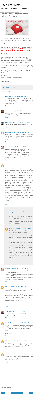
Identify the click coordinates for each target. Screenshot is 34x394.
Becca (6, 147)
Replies (8, 208)
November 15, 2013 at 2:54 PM (17, 311)
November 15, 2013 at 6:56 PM (21, 322)
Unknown (7, 341)
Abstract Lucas (9, 132)
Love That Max (10, 4)
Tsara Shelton (9, 322)
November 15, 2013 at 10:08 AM (17, 147)
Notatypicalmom (9, 122)
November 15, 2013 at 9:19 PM (19, 341)
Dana (6, 111)
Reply (6, 105)
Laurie (6, 311)
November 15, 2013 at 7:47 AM (22, 122)
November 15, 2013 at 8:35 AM (22, 132)
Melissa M (7, 268)
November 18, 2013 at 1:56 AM (23, 228)
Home (17, 393)
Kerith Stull (8, 96)
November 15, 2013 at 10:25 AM (19, 165)
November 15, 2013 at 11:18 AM (19, 268)
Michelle (7, 286)
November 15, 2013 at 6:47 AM (20, 96)
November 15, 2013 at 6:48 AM (16, 111)
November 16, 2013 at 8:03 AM (19, 354)
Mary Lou (7, 165)
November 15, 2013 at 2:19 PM (18, 286)
